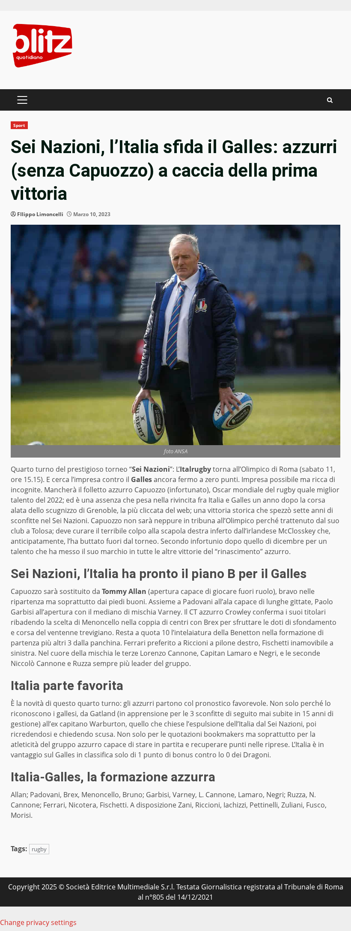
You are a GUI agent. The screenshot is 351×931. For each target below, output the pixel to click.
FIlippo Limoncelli (40, 214)
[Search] (330, 100)
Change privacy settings (38, 922)
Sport (19, 125)
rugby (39, 849)
